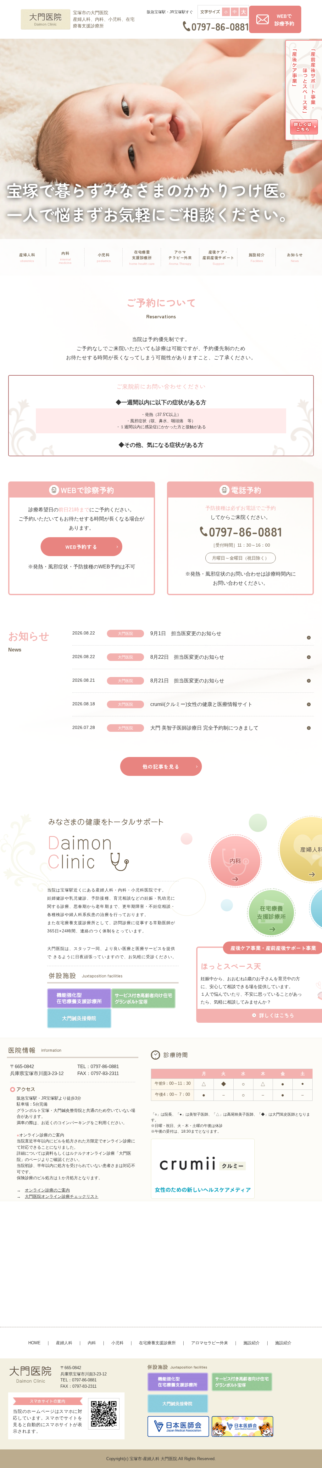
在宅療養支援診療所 (157, 1342)
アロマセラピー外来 (209, 1342)
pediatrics (104, 257)
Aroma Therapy (180, 257)
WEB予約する (81, 546)
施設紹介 (251, 1342)
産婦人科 (64, 1342)
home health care (142, 257)
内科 (92, 1342)
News (295, 257)
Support (218, 257)
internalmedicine (65, 257)
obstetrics (27, 257)
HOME (34, 1342)
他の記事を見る (161, 766)
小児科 (117, 1342)
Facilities (256, 257)
